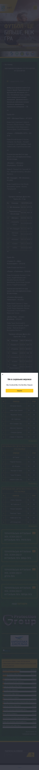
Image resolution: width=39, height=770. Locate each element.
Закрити (19, 391)
